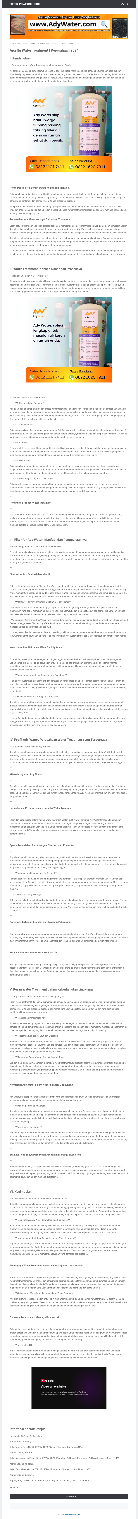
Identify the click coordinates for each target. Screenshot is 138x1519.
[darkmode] (122, 3)
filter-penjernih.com (25, 4)
